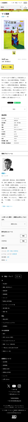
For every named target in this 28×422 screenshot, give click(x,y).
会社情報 (5, 361)
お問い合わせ (6, 379)
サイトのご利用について (8, 405)
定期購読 (5, 326)
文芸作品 (16, 251)
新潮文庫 (14, 254)
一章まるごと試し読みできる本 (10, 347)
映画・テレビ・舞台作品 (9, 344)
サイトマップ (21, 407)
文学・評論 (9, 251)
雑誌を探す (5, 319)
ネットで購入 (8, 67)
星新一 (4, 16)
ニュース (5, 375)
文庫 (8, 257)
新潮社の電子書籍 (7, 301)
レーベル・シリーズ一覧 (9, 304)
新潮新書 (5, 294)
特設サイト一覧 (6, 351)
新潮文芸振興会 (15, 398)
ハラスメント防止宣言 (9, 407)
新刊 (4, 333)
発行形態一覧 (6, 308)
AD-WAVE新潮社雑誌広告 (15, 401)
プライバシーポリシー (19, 405)
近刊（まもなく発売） (8, 337)
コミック (5, 297)
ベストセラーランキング (9, 340)
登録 (23, 235)
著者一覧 (5, 311)
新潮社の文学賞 (6, 372)
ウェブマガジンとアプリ (9, 322)
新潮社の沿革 (6, 368)
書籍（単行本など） (8, 287)
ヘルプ (15, 407)
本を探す (5, 283)
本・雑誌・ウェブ (17, 2)
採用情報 (5, 365)
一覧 (19, 276)
